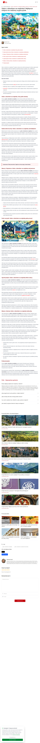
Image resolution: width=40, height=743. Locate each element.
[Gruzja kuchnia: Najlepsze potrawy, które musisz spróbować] (20, 500)
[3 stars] (5, 570)
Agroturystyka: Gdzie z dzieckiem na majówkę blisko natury (14, 58)
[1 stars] (2, 570)
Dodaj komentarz (20, 600)
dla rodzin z (31, 73)
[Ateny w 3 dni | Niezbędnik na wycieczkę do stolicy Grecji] (10, 532)
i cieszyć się (36, 173)
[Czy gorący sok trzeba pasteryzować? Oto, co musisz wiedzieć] (29, 520)
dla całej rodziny (28, 114)
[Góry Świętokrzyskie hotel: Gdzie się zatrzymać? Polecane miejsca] (20, 452)
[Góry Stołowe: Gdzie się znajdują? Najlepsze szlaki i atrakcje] (20, 436)
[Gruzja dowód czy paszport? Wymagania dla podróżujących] (20, 484)
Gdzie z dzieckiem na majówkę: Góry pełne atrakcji (13, 49)
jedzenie (14, 289)
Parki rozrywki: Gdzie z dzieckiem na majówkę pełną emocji (14, 56)
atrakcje (14, 84)
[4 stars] (7, 570)
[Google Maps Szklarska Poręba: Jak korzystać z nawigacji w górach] (20, 420)
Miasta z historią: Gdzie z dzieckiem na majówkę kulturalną (14, 60)
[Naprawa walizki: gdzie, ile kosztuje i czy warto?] (10, 520)
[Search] (37, 2)
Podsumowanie (6, 62)
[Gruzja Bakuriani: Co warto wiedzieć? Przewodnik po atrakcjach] (20, 468)
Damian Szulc (7, 41)
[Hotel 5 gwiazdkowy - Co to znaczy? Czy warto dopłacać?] (29, 532)
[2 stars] (4, 570)
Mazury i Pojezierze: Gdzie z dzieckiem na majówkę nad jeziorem (15, 54)
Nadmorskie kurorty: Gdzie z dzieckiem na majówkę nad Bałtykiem (16, 52)
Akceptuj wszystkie (12, 739)
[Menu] (35, 2)
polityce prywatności (16, 734)
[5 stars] (9, 570)
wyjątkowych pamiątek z (26, 295)
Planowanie (5, 88)
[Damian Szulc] (3, 42)
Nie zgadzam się (12, 737)
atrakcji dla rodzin (5, 139)
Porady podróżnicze (6, 6)
